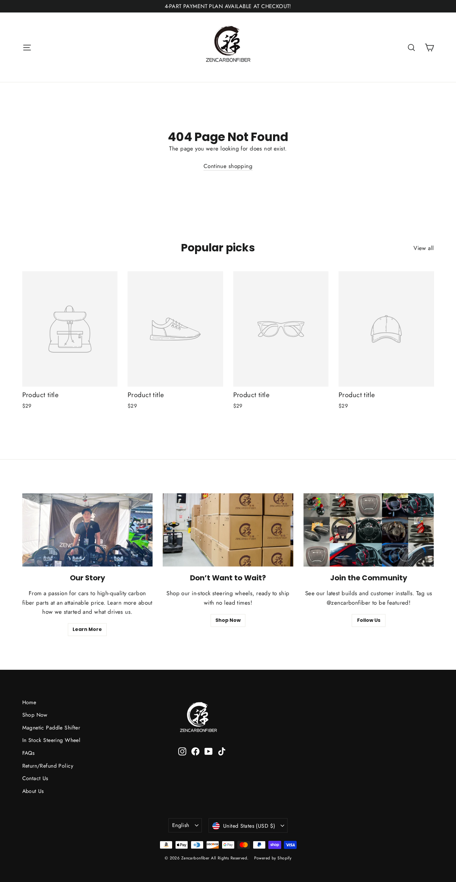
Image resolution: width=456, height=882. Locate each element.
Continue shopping (228, 166)
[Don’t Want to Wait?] (228, 530)
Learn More (87, 629)
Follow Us (368, 620)
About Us (33, 791)
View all (423, 248)
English (180, 825)
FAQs (28, 753)
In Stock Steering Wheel (51, 740)
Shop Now (228, 620)
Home (29, 702)
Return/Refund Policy (48, 766)
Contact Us (35, 778)
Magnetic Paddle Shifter (51, 728)
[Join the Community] (368, 530)
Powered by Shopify (273, 858)
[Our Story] (87, 530)
